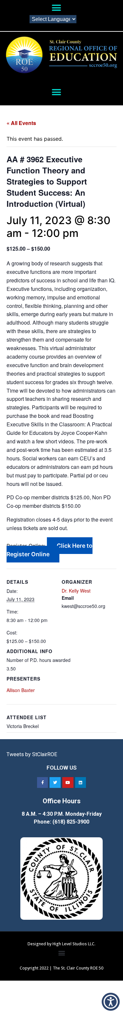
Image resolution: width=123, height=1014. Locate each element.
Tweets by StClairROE (32, 754)
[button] (56, 7)
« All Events (21, 123)
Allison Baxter (21, 690)
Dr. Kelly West (76, 590)
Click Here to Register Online (49, 550)
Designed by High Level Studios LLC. (61, 944)
